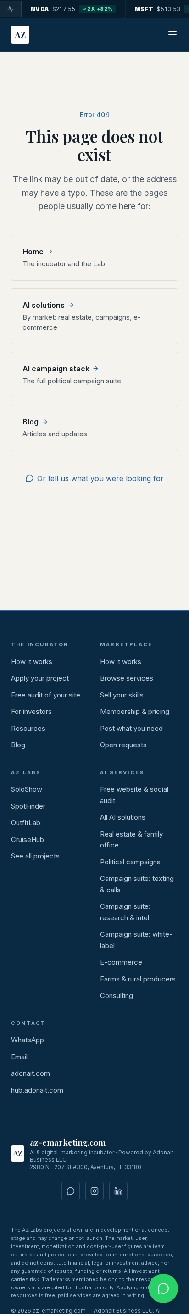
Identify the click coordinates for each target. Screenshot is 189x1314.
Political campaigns (130, 862)
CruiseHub (27, 839)
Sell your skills (122, 695)
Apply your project (40, 678)
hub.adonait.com (37, 1090)
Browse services (126, 678)
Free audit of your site (45, 695)
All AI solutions (122, 817)
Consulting (116, 995)
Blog (18, 744)
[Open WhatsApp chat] (163, 1288)
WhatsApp (27, 1039)
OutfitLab (25, 822)
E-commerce (121, 962)
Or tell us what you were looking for (100, 478)
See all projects (35, 856)
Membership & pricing (134, 711)
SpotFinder (28, 806)
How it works (31, 661)
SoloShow (26, 789)
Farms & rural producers (138, 979)
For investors (31, 711)
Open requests (123, 744)
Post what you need (131, 728)
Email (19, 1056)
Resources (28, 728)
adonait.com (30, 1073)
